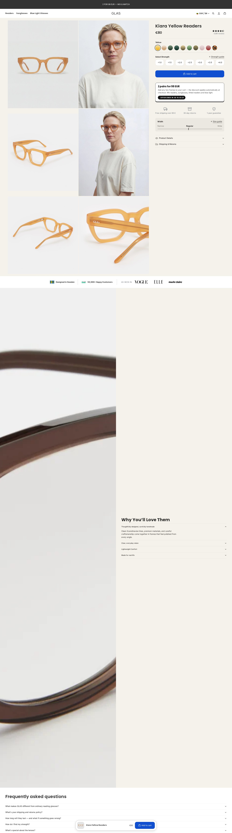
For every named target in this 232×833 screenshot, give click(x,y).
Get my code (150, 427)
